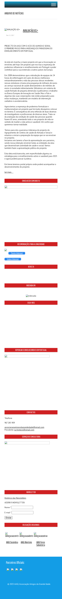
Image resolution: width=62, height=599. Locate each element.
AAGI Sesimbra (12, 542)
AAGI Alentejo (26, 542)
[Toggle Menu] (53, 4)
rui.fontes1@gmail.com (24, 430)
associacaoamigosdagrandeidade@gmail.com (24, 427)
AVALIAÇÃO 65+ (30, 30)
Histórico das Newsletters (15, 498)
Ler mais (8, 172)
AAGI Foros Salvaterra (40, 544)
